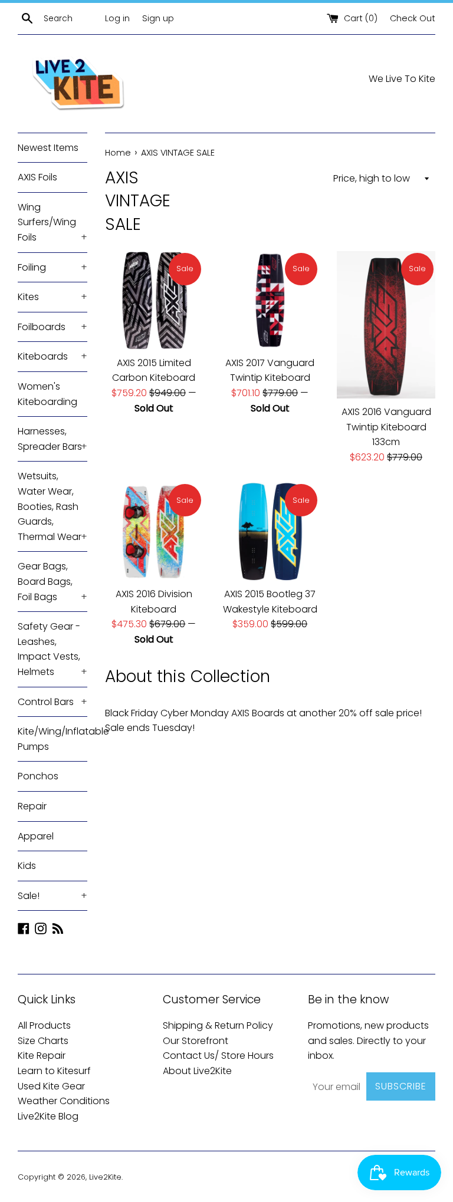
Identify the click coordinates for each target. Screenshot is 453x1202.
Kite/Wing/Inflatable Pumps (52, 739)
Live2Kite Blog (48, 1116)
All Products (44, 1025)
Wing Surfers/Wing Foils (52, 222)
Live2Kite (105, 1177)
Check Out (412, 18)
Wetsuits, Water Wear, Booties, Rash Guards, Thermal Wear (52, 506)
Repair (32, 806)
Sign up (158, 18)
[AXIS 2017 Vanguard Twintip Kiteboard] (270, 300)
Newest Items (48, 147)
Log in (117, 18)
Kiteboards (52, 356)
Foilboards (52, 327)
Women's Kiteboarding (47, 394)
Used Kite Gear (51, 1086)
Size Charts (43, 1041)
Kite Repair (41, 1055)
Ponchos (38, 776)
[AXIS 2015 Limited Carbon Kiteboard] (154, 300)
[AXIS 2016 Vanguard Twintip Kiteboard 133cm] (386, 325)
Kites (52, 297)
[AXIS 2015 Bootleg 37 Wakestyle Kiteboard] (270, 531)
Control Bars (52, 702)
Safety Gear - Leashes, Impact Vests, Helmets (52, 649)
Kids (27, 865)
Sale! (52, 896)
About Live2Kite (197, 1071)
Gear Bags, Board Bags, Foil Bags (52, 581)
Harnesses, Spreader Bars (52, 438)
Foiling (52, 267)
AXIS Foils (37, 177)
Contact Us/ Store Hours (218, 1055)
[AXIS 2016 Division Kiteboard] (154, 531)
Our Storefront (195, 1041)
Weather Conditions (64, 1101)
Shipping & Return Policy (218, 1025)
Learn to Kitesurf (54, 1071)
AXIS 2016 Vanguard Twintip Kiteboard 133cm (386, 427)
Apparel (36, 836)
